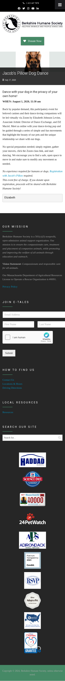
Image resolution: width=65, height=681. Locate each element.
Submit (9, 353)
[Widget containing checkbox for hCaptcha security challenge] (27, 337)
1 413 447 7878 (32, 3)
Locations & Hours (12, 384)
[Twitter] (23, 8)
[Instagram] (28, 8)
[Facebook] (19, 8)
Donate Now (34, 41)
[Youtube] (33, 8)
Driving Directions (12, 388)
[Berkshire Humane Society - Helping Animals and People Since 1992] (32, 24)
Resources (7, 412)
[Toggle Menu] (60, 4)
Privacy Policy (10, 286)
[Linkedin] (37, 8)
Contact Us (8, 380)
